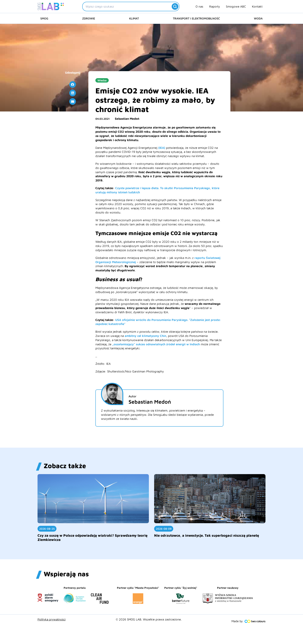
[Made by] (254, 621)
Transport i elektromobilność (196, 18)
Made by (237, 621)
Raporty (214, 6)
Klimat (134, 18)
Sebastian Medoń (127, 118)
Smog (44, 18)
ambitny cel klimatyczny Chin (145, 336)
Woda (258, 18)
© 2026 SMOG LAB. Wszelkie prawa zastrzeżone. (148, 619)
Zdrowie (88, 18)
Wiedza (102, 80)
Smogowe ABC (236, 6)
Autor (132, 396)
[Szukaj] (175, 6)
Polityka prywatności (52, 619)
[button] (72, 84)
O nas (199, 6)
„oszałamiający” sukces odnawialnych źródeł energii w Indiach (156, 344)
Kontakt (257, 6)
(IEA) (161, 148)
